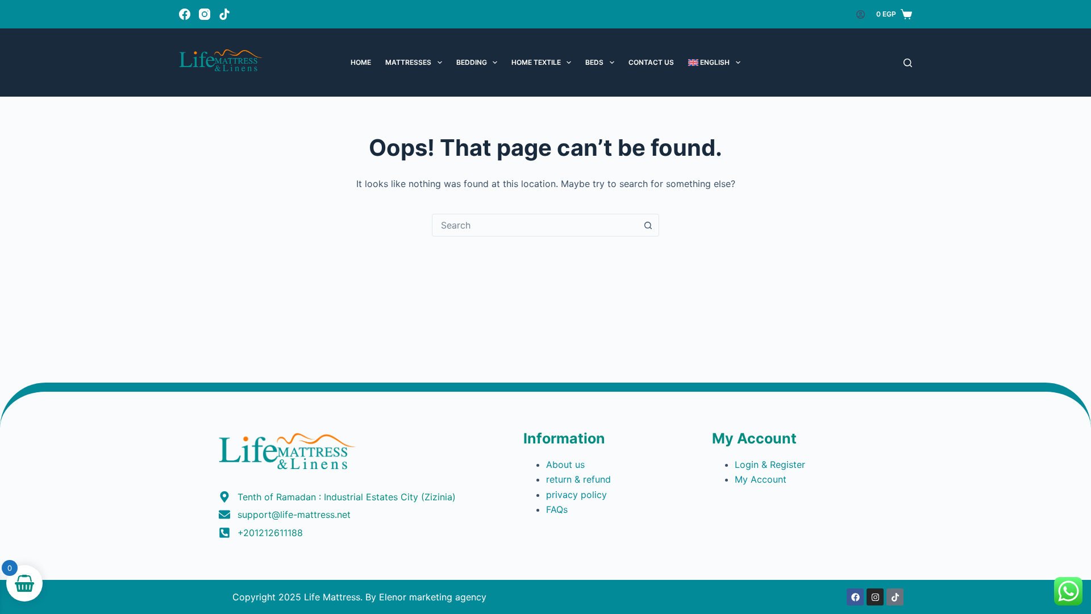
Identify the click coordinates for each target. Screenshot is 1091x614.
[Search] (907, 63)
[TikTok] (224, 14)
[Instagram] (204, 14)
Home (361, 62)
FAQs (557, 509)
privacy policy (576, 494)
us (580, 464)
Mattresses (408, 62)
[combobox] (534, 225)
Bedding (471, 62)
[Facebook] (184, 14)
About (560, 464)
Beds (594, 62)
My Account (762, 479)
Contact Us (651, 62)
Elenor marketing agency (432, 597)
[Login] (860, 14)
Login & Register (770, 464)
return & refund (580, 479)
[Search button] (648, 225)
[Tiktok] (894, 596)
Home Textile (536, 62)
